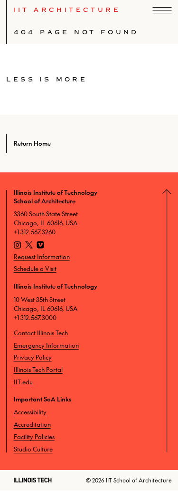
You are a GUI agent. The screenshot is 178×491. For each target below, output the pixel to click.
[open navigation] (162, 10)
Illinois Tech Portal (38, 369)
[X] (29, 246)
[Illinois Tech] (33, 480)
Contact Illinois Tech (41, 333)
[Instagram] (17, 246)
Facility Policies (34, 436)
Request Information (42, 256)
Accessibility (30, 412)
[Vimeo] (40, 246)
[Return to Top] (170, 321)
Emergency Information (46, 345)
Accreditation (32, 424)
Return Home (32, 143)
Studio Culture (33, 449)
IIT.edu (23, 382)
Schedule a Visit (35, 268)
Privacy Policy (33, 357)
